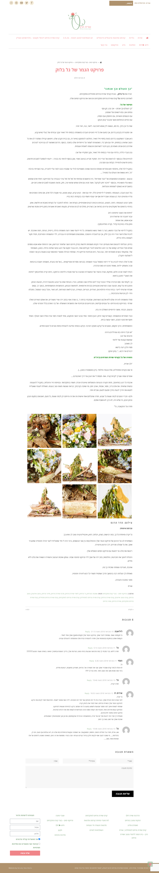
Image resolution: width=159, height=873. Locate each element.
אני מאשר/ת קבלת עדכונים (27, 839)
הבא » (27, 609)
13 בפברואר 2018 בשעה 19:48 (104, 729)
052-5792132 (140, 3)
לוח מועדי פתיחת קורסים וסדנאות (96, 820)
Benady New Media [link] (25, 868)
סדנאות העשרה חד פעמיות (96, 825)
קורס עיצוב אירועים (121, 597)
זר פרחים (83, 593)
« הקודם (131, 609)
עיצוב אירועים (36, 593)
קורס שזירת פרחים (107, 597)
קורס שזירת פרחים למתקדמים (69, 597)
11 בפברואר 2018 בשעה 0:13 (104, 648)
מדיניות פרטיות (60, 835)
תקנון (60, 830)
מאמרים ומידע (133, 825)
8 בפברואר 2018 (79, 78)
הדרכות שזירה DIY (133, 815)
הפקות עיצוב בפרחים (133, 820)
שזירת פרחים (116, 601)
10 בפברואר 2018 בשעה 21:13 (102, 631)
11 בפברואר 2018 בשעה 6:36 (106, 661)
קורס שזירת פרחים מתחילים (48, 597)
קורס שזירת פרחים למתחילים (90, 597)
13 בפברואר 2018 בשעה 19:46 (104, 680)
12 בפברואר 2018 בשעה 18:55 (101, 693)
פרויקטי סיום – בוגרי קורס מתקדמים (115, 593)
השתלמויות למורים (96, 830)
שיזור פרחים (107, 601)
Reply (87, 631)
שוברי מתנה (60, 815)
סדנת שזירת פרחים (57, 593)
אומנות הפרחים (92, 593)
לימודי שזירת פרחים (72, 593)
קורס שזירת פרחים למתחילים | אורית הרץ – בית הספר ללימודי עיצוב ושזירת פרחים (133, 834)
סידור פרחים (46, 593)
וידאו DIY (60, 825)
